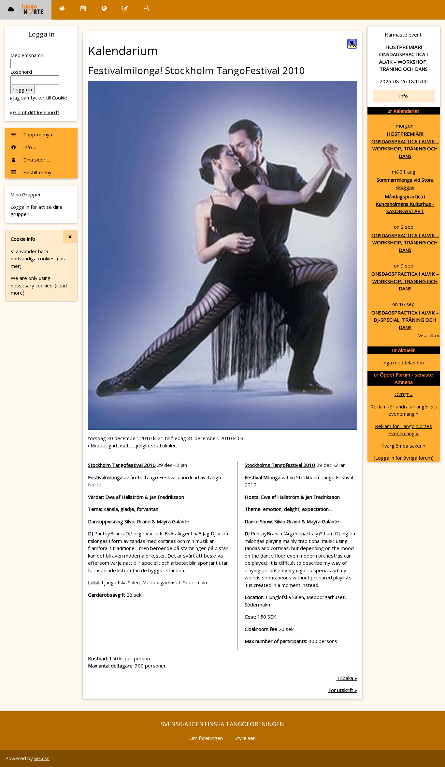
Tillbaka (347, 678)
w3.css (42, 758)
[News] (104, 8)
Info (403, 96)
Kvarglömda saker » (403, 445)
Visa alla (429, 335)
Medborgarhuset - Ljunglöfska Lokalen (134, 445)
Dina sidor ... (36, 159)
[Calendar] (83, 8)
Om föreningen (206, 738)
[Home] (62, 8)
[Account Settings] (146, 8)
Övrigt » (404, 394)
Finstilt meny (36, 172)
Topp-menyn (37, 134)
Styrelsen (245, 738)
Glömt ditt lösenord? (36, 112)
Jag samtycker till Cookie (40, 97)
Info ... (29, 147)
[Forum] (125, 8)
